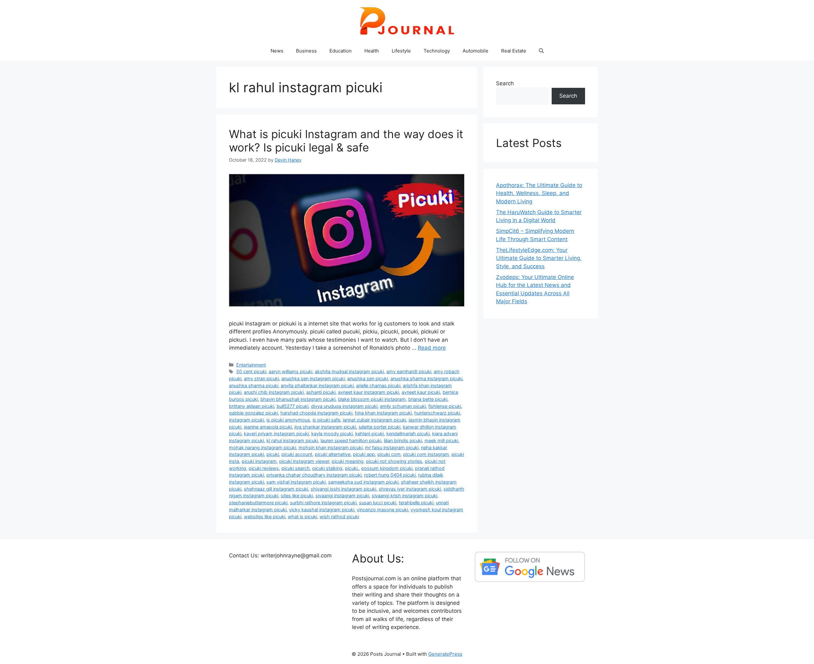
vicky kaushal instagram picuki (321, 509)
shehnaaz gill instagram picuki (276, 489)
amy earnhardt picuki (408, 371)
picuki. (352, 468)
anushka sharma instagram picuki (426, 378)
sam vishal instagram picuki (296, 482)
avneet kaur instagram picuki (368, 392)
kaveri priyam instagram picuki (276, 433)
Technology (437, 51)
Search (505, 83)
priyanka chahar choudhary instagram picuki (314, 475)
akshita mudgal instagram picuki (349, 371)
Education (340, 51)
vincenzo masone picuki (382, 509)
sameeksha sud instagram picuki (363, 482)
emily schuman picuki (403, 406)
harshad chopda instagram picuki (316, 413)
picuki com (389, 454)
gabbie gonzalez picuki (253, 413)
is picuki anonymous (288, 420)
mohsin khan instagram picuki (330, 447)
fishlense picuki (444, 406)
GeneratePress (445, 654)
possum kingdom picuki (386, 468)
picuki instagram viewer (304, 461)
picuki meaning (347, 461)
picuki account (296, 454)
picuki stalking (327, 468)
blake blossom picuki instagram (372, 399)
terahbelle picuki (416, 502)
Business (306, 51)
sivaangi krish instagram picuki (404, 495)
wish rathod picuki (339, 516)
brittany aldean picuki (251, 406)
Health (371, 51)
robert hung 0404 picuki (390, 475)
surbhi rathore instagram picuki (323, 502)
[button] (541, 50)
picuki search (295, 468)
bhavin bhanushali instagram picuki (297, 399)
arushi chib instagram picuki (274, 392)
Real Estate (513, 51)
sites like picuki (297, 495)
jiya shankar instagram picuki (325, 427)
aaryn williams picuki (290, 371)
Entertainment (251, 364)
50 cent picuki (251, 371)
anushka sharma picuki (253, 385)
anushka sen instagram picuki (313, 378)
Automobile (475, 51)
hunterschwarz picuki (437, 413)
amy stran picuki (261, 378)
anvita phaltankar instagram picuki (317, 385)
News (277, 51)
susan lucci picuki (377, 502)
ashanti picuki (320, 392)
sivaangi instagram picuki (342, 495)
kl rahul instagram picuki (292, 440)
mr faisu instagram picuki (391, 447)
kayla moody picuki (332, 433)
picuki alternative (332, 454)
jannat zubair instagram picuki (374, 420)
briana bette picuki (427, 399)
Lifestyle (401, 51)
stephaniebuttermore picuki (258, 502)
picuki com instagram (426, 454)
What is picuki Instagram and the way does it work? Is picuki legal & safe (346, 140)
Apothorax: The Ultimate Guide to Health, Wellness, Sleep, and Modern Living (539, 193)
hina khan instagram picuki (383, 413)
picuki (272, 454)
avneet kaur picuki (421, 392)
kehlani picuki (369, 433)
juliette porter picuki (379, 427)
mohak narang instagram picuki (262, 447)
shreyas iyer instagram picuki (410, 489)
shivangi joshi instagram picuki (343, 489)
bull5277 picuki (292, 406)
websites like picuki (264, 516)
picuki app (364, 454)
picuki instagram (259, 461)
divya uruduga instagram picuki (344, 406)
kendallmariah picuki (408, 433)
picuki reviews (264, 468)
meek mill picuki (441, 440)
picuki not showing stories (394, 461)
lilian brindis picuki (403, 440)
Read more (432, 348)
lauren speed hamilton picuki (351, 440)
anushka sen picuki (367, 378)
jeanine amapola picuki (268, 427)
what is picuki (302, 516)
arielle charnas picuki (378, 385)
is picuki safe (326, 420)
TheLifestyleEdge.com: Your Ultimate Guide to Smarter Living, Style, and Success (539, 258)
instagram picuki (246, 420)
